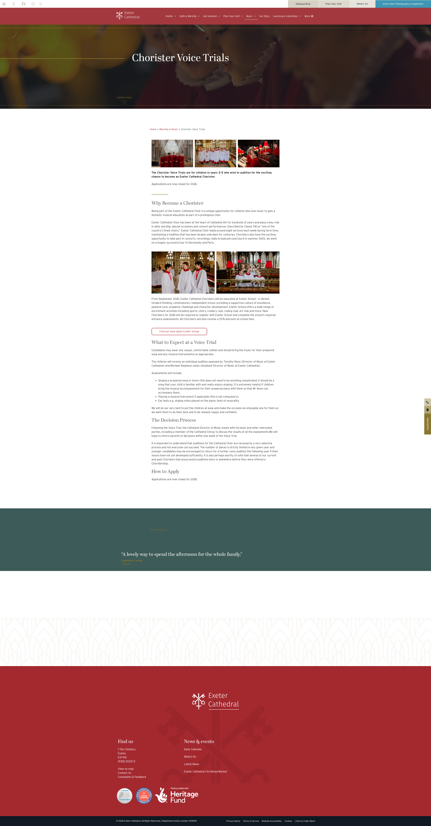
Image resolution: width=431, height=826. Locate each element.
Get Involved (210, 16)
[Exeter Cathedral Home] (128, 15)
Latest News (191, 764)
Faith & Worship (187, 16)
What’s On (190, 756)
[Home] (4, 4)
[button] (40, 4)
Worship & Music (168, 129)
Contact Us (125, 772)
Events (169, 16)
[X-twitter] (14, 4)
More (307, 16)
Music (249, 16)
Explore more (124, 97)
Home (153, 129)
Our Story (264, 16)
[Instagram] (33, 4)
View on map (126, 768)
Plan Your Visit (231, 16)
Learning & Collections (285, 16)
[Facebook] (23, 4)
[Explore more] (124, 102)
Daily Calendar (193, 749)
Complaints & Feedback (132, 777)
